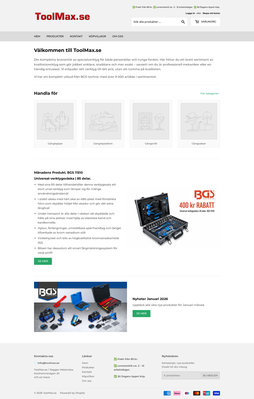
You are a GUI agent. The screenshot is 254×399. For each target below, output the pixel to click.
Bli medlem (210, 375)
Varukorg (208, 21)
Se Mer (43, 261)
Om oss (117, 36)
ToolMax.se (50, 392)
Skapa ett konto (211, 13)
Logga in (190, 13)
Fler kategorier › (210, 93)
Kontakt (76, 36)
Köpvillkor (97, 36)
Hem (37, 36)
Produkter (55, 36)
